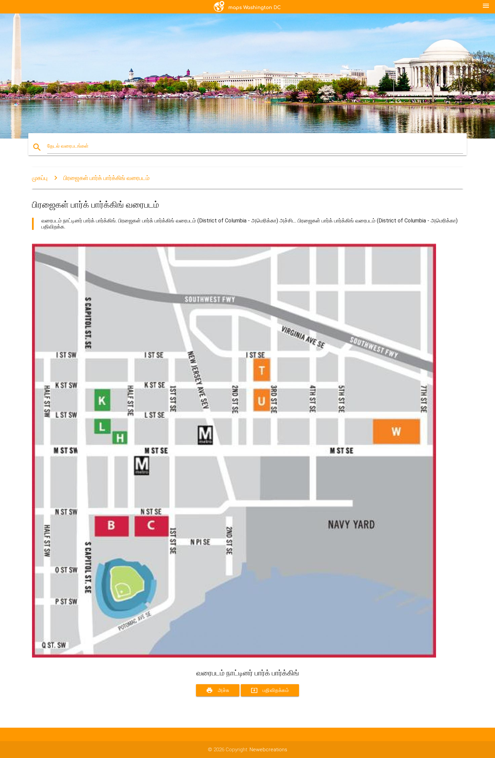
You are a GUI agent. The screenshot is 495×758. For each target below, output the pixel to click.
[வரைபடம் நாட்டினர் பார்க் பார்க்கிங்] (234, 656)
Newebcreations (268, 750)
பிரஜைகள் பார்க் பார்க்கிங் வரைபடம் (106, 177)
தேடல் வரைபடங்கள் (68, 146)
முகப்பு (39, 177)
